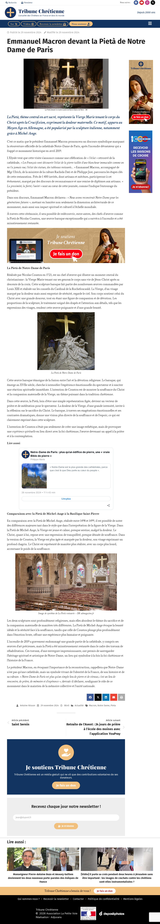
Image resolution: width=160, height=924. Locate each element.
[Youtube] (141, 2)
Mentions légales (132, 898)
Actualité (79, 705)
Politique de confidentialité (103, 898)
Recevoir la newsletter (56, 898)
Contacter (78, 898)
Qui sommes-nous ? (29, 898)
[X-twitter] (153, 2)
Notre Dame (104, 705)
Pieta (113, 705)
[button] (90, 697)
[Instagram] (147, 2)
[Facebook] (136, 2)
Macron (92, 705)
